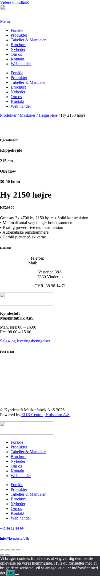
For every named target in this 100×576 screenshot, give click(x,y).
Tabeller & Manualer (28, 40)
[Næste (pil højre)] (7, 555)
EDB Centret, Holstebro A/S (45, 414)
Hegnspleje (48, 115)
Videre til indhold (14, 2)
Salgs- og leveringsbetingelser (25, 341)
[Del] (13, 550)
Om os (16, 54)
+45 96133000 (57, 258)
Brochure (18, 44)
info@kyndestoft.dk (55, 263)
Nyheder (18, 49)
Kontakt (17, 59)
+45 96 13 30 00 (12, 528)
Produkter (19, 35)
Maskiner (27, 115)
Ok (10, 573)
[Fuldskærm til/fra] (7, 550)
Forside (17, 30)
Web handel (21, 64)
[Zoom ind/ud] (2, 550)
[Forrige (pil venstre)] (2, 555)
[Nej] (17, 574)
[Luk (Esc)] (18, 550)
